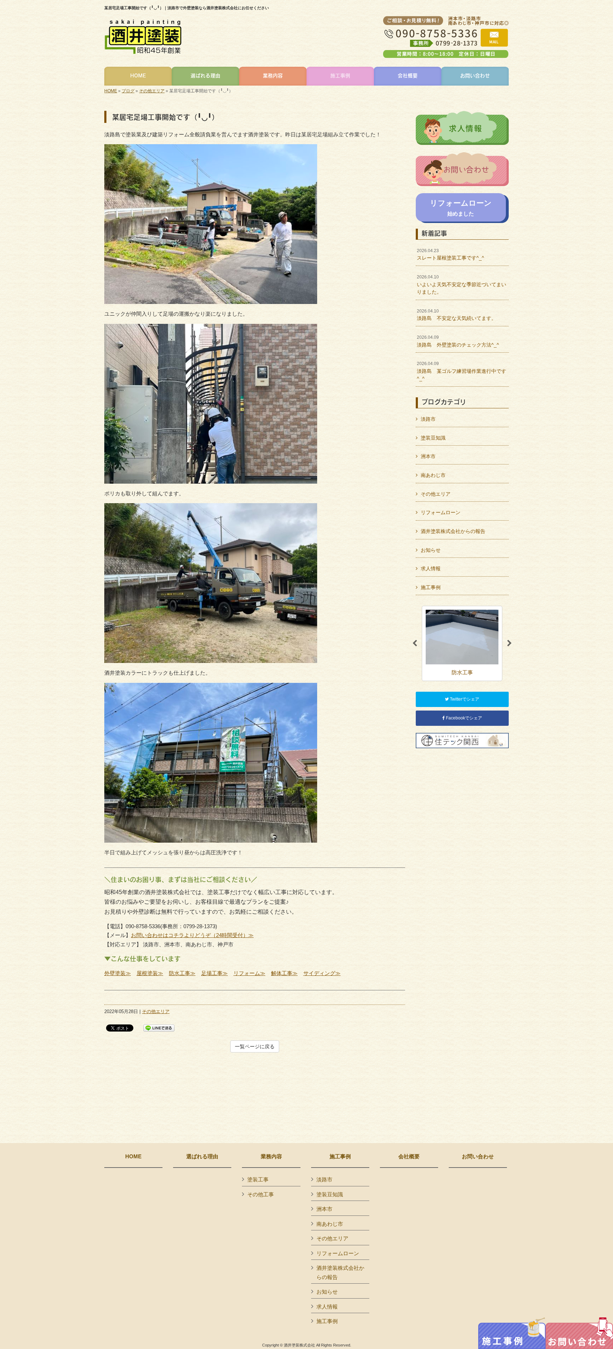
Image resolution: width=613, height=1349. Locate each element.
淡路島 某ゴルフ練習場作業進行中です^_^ (461, 371)
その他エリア (152, 90)
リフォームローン (440, 512)
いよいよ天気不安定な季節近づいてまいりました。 (461, 284)
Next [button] (509, 643)
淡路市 (428, 419)
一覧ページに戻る (255, 1046)
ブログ (128, 90)
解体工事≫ (284, 973)
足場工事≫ (214, 973)
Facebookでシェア (463, 718)
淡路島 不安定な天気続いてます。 (456, 315)
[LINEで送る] (159, 1027)
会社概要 (409, 1156)
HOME (110, 90)
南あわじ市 (433, 475)
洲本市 (428, 456)
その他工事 (260, 1194)
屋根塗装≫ (150, 973)
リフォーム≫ (249, 973)
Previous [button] (414, 643)
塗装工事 (258, 1179)
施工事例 (431, 587)
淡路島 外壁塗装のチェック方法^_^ (458, 341)
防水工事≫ (182, 973)
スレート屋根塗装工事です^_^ (450, 254)
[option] (462, 643)
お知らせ (431, 550)
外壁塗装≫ (117, 973)
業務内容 (271, 1156)
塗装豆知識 (433, 438)
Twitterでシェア (464, 699)
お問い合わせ (478, 1156)
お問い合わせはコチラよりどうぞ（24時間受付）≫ (192, 935)
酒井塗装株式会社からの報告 (453, 531)
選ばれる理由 (202, 1156)
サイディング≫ (322, 973)
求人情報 (431, 568)
